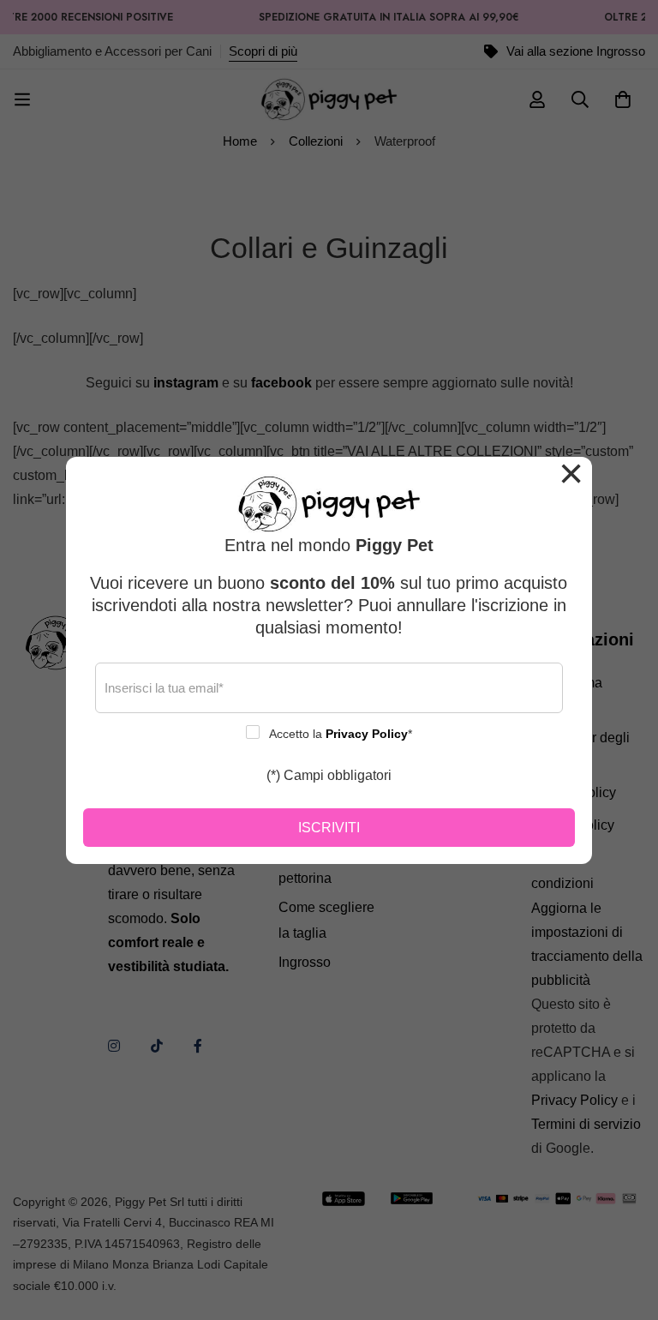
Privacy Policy (367, 734)
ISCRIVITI (329, 827)
